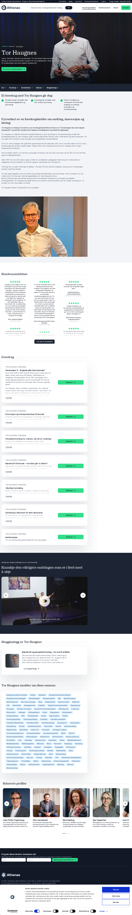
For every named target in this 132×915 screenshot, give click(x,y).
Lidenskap (28, 740)
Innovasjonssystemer (50, 733)
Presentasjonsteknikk (36, 750)
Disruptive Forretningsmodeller (44, 709)
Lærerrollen (52, 740)
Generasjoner (75, 723)
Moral (49, 743)
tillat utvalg (116, 896)
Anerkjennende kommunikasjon (59, 695)
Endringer (22, 712)
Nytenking (78, 743)
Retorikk (50, 750)
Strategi (39, 757)
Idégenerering (11, 730)
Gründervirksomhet (34, 726)
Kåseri (63, 733)
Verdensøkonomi (48, 764)
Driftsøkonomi (63, 709)
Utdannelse (76, 761)
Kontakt (126, 8)
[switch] (55, 911)
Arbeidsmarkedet (49, 698)
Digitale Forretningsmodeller (57, 705)
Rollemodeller (61, 750)
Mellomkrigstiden (28, 743)
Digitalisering (75, 705)
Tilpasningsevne (12, 761)
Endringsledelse (33, 712)
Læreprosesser (40, 740)
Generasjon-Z (62, 723)
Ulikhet (35, 761)
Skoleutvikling (61, 754)
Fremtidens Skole (32, 723)
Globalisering (11, 726)
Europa (43, 716)
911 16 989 (128, 1)
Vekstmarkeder (12, 764)
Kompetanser (44, 737)
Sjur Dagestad (99, 820)
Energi (45, 712)
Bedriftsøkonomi (12, 702)
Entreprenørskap (12, 716)
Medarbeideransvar (74, 740)
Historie (58, 726)
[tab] (64, 833)
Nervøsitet (57, 743)
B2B (59, 698)
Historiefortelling (70, 726)
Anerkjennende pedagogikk (16, 698)
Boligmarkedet (50, 702)
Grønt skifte (48, 726)
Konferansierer (105, 8)
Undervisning (46, 761)
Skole (51, 754)
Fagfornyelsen (54, 716)
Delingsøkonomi (29, 705)
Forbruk (65, 716)
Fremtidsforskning (48, 723)
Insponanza (78, 1)
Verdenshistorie (34, 764)
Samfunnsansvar (12, 754)
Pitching (9, 750)
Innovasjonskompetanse (15, 733)
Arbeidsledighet (34, 698)
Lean (20, 740)
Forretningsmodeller (13, 719)
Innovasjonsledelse (33, 733)
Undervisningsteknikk (61, 761)
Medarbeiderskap (13, 743)
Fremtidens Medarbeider (15, 723)
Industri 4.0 (35, 730)
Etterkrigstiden (33, 716)
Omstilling (27, 747)
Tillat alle (116, 889)
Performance (70, 747)
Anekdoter (42, 695)
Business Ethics (63, 702)
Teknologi (48, 757)
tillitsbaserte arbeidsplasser (71, 757)
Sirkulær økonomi (40, 754)
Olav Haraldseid (40, 820)
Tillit (56, 757)
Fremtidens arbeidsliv (58, 719)
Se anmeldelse (19, 46)
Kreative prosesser (72, 737)
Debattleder (17, 705)
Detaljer (102, 911)
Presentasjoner (21, 750)
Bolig (40, 702)
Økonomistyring (12, 768)
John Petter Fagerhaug (13, 820)
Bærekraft (75, 702)
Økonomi (70, 764)
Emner (115, 8)
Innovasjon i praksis (59, 730)
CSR (8, 705)
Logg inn (103, 1)
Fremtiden (43, 719)
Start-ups (29, 757)
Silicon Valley (26, 754)
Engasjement (54, 712)
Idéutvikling (24, 730)
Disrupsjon (10, 709)
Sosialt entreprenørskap (15, 757)
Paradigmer (48, 747)
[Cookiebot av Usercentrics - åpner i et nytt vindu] (12, 911)
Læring (62, 740)
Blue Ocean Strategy (28, 702)
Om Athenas (62, 1)
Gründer (22, 726)
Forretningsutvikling (30, 719)
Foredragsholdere (89, 8)
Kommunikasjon (31, 737)
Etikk (23, 716)
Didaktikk (41, 705)
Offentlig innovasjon (14, 747)
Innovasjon (45, 730)
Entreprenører (67, 712)
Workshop (60, 764)
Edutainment (11, 712)
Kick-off (71, 733)
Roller (71, 750)
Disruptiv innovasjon (24, 709)
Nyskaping (68, 743)
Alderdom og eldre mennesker (17, 695)
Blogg (70, 1)
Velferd (22, 764)
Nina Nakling (68, 820)
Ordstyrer (37, 747)
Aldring (32, 695)
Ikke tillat (116, 902)
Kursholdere (11, 740)
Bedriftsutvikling (69, 698)
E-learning (75, 709)
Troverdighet (25, 761)
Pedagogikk (59, 747)
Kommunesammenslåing (15, 737)
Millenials (40, 743)
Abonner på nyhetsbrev (91, 1)
